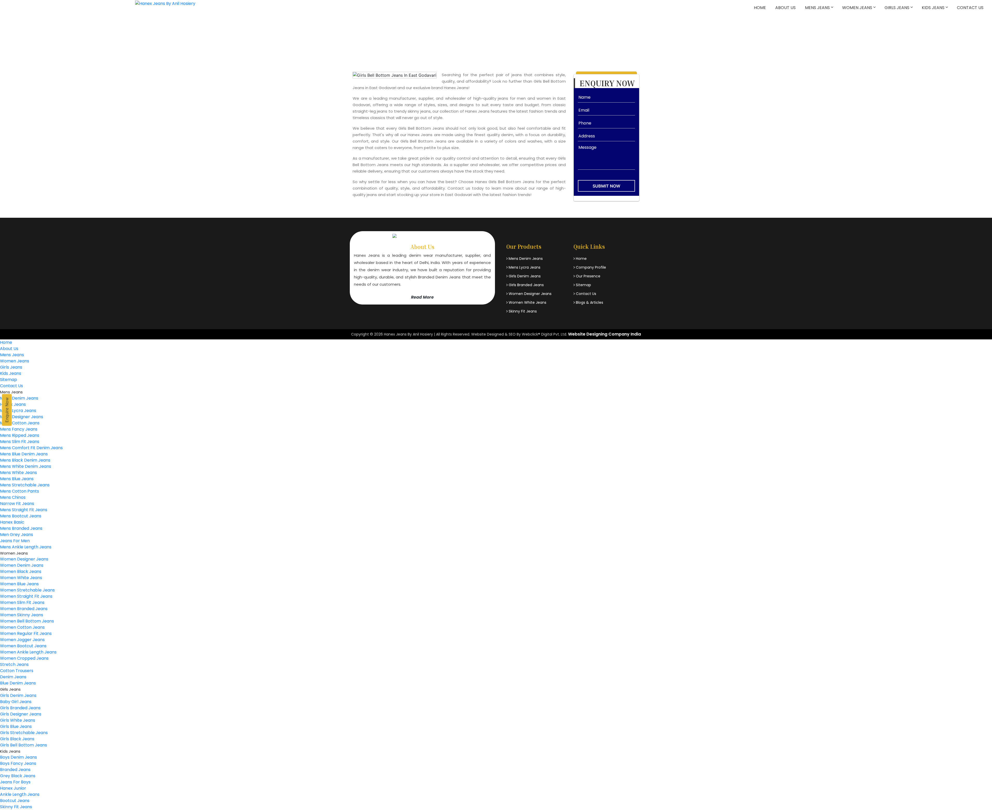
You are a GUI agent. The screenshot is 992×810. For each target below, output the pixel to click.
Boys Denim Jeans (18, 757)
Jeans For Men (15, 541)
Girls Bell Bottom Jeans (23, 745)
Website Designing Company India (604, 334)
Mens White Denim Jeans (25, 466)
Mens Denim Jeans (525, 258)
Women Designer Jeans (530, 293)
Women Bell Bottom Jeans (27, 621)
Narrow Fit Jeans (17, 504)
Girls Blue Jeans (16, 726)
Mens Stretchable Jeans (25, 485)
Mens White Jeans (18, 473)
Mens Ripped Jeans (19, 435)
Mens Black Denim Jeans (25, 460)
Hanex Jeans (13, 404)
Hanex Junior (13, 788)
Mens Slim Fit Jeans (19, 442)
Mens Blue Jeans (17, 479)
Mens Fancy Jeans (18, 429)
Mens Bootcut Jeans (20, 516)
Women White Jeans (527, 302)
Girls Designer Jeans (20, 714)
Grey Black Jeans (17, 776)
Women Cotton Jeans (22, 627)
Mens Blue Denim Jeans (24, 454)
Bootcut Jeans (14, 801)
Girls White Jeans (17, 720)
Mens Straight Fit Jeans (23, 510)
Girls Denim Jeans (524, 276)
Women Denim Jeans (21, 565)
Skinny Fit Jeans (522, 311)
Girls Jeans (897, 8)
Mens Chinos (13, 497)
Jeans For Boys (15, 782)
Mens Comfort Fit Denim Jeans (31, 448)
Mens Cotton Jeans (20, 423)
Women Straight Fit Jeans (26, 596)
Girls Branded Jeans (526, 284)
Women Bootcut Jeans (23, 646)
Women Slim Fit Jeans (22, 602)
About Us (785, 8)
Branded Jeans (15, 770)
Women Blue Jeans (19, 584)
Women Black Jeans (20, 571)
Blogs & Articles (589, 302)
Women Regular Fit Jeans (26, 633)
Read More (422, 297)
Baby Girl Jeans (16, 702)
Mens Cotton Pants (19, 491)
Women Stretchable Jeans (27, 590)
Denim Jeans (13, 677)
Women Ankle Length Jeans (28, 652)
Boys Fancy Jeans (18, 763)
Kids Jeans (933, 8)
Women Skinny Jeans (21, 615)
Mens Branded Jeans (21, 528)
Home (760, 8)
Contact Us (970, 8)
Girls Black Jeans (17, 739)
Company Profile (590, 267)
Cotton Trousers (16, 671)
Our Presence (587, 276)
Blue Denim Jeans (18, 683)
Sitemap (583, 284)
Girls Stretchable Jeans (24, 733)
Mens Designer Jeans (21, 417)
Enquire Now (7, 410)
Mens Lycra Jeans (524, 267)
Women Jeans (857, 8)
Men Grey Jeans (16, 535)
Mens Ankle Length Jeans (25, 547)
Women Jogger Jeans (22, 640)
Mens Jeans (817, 8)
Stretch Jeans (14, 664)
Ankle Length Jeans (20, 794)
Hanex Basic (12, 522)
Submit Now (606, 186)
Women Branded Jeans (24, 609)
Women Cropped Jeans (24, 658)
